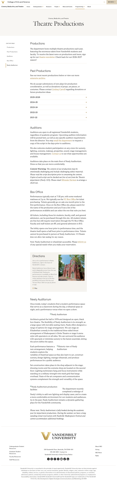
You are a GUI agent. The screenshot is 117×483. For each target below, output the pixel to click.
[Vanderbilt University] (3, 2)
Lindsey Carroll (58, 89)
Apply (97, 456)
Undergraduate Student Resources (16, 447)
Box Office (10, 61)
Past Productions (12, 52)
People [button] (56, 6)
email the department (63, 140)
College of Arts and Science (19, 2)
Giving (97, 449)
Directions (38, 256)
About (89, 6)
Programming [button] (79, 6)
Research (48, 6)
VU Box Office (70, 199)
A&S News (98, 453)
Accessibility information (29, 477)
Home (28, 6)
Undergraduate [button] (37, 6)
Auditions (10, 56)
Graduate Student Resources (15, 453)
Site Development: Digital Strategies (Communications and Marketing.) (59, 479)
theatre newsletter (47, 57)
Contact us (56, 154)
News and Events (67, 6)
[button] (111, 2)
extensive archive (37, 78)
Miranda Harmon (69, 180)
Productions (10, 47)
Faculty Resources (15, 457)
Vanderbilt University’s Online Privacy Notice (58, 454)
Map (35, 288)
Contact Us (63, 452)
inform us (82, 242)
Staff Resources (14, 460)
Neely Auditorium (12, 65)
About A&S (98, 446)
